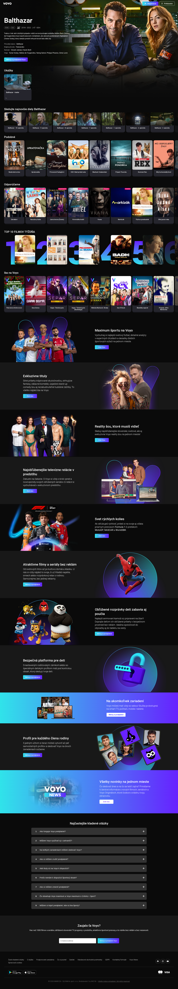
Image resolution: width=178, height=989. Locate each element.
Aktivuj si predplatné (32, 584)
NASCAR (108, 530)
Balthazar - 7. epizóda (89, 128)
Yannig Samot (41, 53)
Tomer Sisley (13, 53)
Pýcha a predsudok (142, 219)
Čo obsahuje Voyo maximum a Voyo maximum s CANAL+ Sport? (66, 896)
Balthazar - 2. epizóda (137, 128)
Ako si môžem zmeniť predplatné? (52, 887)
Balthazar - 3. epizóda (162, 128)
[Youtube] (168, 961)
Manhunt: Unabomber (100, 172)
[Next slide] (174, 123)
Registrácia (152, 4)
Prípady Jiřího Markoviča (164, 309)
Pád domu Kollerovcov (14, 308)
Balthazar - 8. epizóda (64, 128)
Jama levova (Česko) (57, 219)
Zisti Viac (101, 347)
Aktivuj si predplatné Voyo (16, 60)
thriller (7, 27)
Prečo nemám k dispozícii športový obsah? (56, 878)
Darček (71, 960)
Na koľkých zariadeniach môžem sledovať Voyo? (59, 850)
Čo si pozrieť (61, 960)
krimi (12, 27)
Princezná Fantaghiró (57, 172)
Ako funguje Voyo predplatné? (51, 831)
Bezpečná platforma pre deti (44, 660)
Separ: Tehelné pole (57, 308)
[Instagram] (163, 961)
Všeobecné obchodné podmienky (90, 960)
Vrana (100, 219)
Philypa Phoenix (52, 53)
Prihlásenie (168, 4)
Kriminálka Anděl (78, 219)
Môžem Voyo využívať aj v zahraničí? (54, 841)
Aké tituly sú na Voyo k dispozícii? (52, 868)
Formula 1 (120, 527)
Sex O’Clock (121, 308)
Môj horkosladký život (163, 172)
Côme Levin (63, 53)
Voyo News (133, 960)
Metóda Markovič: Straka (99, 308)
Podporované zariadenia (45, 960)
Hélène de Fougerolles (27, 53)
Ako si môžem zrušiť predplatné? (52, 859)
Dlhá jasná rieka (163, 219)
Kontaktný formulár (119, 960)
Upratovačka (35, 172)
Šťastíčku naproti (142, 308)
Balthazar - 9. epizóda (40, 128)
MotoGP (99, 530)
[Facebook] (158, 961)
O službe (30, 960)
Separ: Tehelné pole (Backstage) (78, 309)
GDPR (107, 960)
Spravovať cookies (15, 963)
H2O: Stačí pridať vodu (78, 172)
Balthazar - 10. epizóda (16, 128)
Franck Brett (27, 50)
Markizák (121, 219)
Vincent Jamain (16, 50)
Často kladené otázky (16, 960)
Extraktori (14, 219)
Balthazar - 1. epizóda (113, 128)
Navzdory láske (35, 219)
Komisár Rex (142, 172)
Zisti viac (30, 396)
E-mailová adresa (67, 941)
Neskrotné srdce (14, 172)
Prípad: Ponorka (120, 172)
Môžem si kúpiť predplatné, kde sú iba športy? (58, 905)
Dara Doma (35, 308)
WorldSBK (121, 530)
